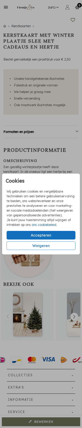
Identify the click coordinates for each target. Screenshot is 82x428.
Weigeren (41, 245)
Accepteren (41, 235)
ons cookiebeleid (44, 225)
